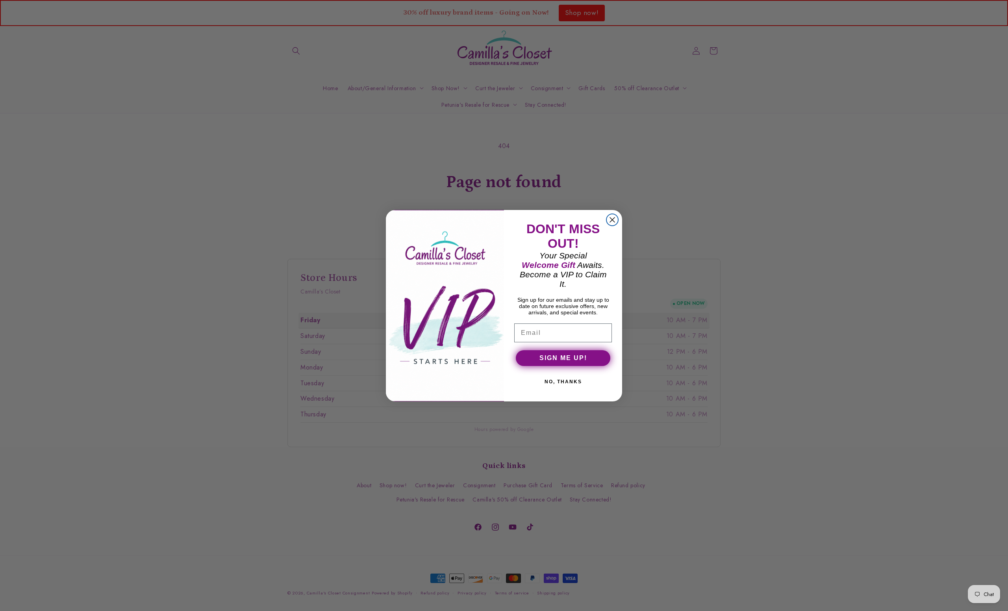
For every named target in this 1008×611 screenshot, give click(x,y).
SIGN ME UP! (563, 358)
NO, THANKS (563, 381)
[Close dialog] (612, 220)
